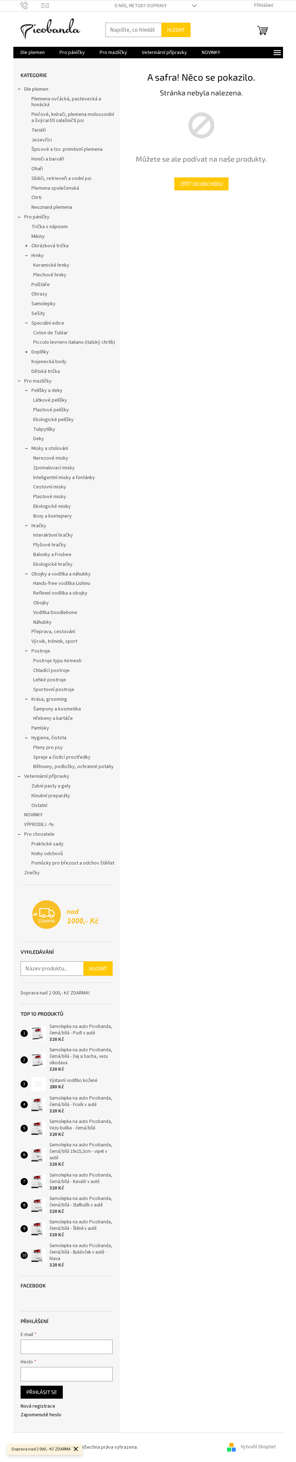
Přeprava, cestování (53, 631)
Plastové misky (49, 496)
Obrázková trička (50, 245)
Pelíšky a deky (46, 390)
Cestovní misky (49, 487)
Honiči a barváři (47, 159)
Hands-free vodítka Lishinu (61, 583)
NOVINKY (33, 814)
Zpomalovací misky (54, 467)
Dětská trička (45, 371)
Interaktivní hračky (53, 535)
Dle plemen (36, 89)
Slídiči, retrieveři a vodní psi (61, 178)
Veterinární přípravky (46, 776)
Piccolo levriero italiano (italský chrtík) (74, 342)
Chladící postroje (51, 670)
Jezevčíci (41, 140)
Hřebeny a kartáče (53, 718)
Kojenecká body (48, 361)
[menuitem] (32, 52)
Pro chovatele (39, 834)
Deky (38, 438)
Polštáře (40, 284)
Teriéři (38, 130)
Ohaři (37, 168)
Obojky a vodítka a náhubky (61, 574)
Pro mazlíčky (38, 381)
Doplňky (40, 352)
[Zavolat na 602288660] (31, 5)
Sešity (38, 313)
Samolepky (43, 303)
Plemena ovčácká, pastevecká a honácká (66, 102)
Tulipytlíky (44, 429)
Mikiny (38, 236)
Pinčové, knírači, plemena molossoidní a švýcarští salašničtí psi (72, 117)
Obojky (41, 602)
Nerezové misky (50, 458)
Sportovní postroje (53, 689)
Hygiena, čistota (48, 737)
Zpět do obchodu (201, 184)
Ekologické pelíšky (53, 419)
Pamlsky (40, 728)
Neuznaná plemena (51, 207)
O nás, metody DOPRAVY (140, 6)
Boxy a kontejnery (52, 516)
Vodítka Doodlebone (55, 612)
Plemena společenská (55, 188)
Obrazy (39, 294)
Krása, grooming (49, 699)
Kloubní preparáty (50, 795)
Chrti (36, 197)
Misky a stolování (49, 448)
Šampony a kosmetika (57, 709)
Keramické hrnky (51, 265)
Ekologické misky (52, 506)
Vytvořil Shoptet (258, 1447)
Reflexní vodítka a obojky (60, 593)
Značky (32, 872)
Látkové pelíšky (50, 400)
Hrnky (37, 255)
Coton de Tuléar (50, 333)
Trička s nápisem (49, 226)
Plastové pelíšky (51, 410)
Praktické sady (47, 844)
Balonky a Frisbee (52, 554)
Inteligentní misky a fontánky (64, 477)
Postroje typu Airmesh (57, 660)
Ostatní (39, 805)
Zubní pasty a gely (51, 786)
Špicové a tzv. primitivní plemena (67, 149)
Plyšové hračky (49, 545)
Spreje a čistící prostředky (62, 757)
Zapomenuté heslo (41, 1415)
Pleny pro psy (48, 747)
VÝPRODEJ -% (39, 824)
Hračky (38, 525)
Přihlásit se (41, 1392)
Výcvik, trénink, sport (54, 641)
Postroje (40, 651)
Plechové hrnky (49, 275)
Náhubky (42, 622)
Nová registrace (38, 1406)
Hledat (176, 30)
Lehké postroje (49, 679)
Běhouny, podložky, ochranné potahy (73, 766)
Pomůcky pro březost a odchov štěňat (72, 863)
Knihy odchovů (47, 853)
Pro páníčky (36, 217)
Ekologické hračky (53, 564)
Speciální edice (47, 323)
